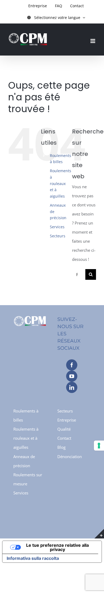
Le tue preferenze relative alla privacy (57, 547)
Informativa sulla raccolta (33, 558)
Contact (64, 438)
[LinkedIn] (71, 387)
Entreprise (66, 420)
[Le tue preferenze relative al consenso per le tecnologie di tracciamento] (99, 445)
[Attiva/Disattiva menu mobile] (93, 41)
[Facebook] (71, 365)
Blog (61, 447)
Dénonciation (69, 456)
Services (57, 226)
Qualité (64, 429)
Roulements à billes (25, 415)
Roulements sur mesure (27, 479)
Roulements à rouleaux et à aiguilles (60, 183)
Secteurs (57, 235)
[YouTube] (71, 376)
